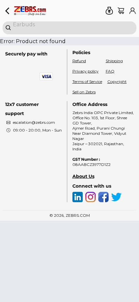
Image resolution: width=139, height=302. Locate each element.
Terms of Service (87, 81)
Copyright (117, 81)
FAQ (110, 71)
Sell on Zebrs (84, 91)
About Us (83, 176)
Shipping (114, 60)
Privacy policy (85, 71)
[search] (69, 27)
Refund (79, 60)
